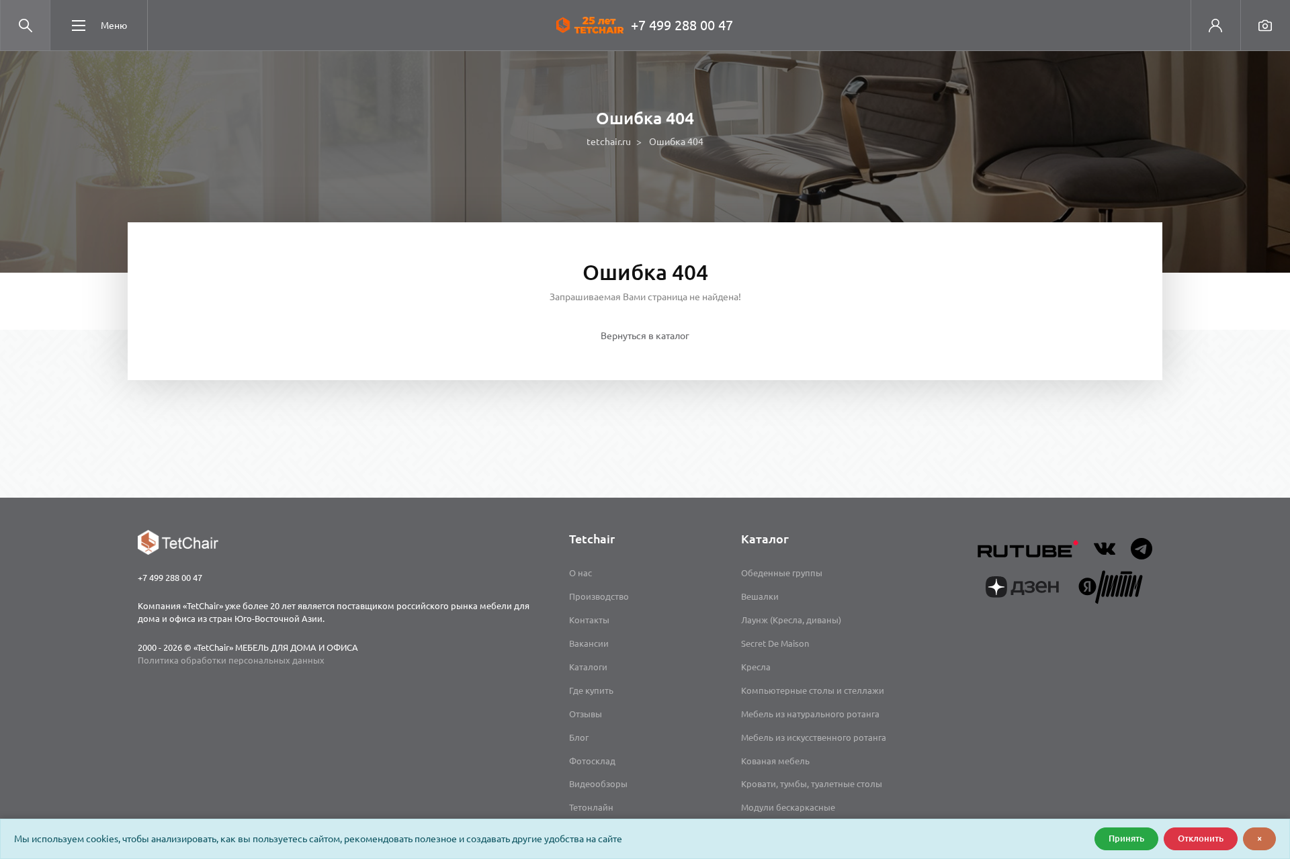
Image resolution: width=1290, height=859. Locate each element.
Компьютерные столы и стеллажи (812, 690)
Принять (1126, 838)
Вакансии (589, 643)
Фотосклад (592, 761)
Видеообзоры (598, 783)
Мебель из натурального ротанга (810, 714)
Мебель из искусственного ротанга (813, 737)
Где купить (591, 690)
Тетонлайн (591, 807)
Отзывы (585, 714)
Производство (599, 596)
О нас (580, 573)
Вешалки (760, 596)
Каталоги (588, 667)
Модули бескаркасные (788, 807)
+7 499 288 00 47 (682, 25)
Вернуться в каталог (645, 335)
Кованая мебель (775, 761)
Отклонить (1200, 838)
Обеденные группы (781, 573)
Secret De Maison (775, 643)
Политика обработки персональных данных (231, 660)
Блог (579, 737)
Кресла (756, 667)
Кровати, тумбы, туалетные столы (811, 783)
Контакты (589, 620)
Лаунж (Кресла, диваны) (791, 620)
